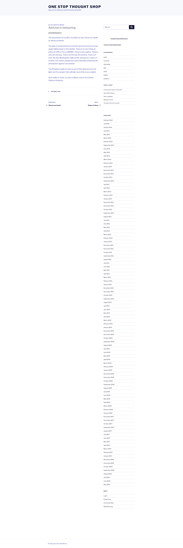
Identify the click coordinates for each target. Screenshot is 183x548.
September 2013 (109, 181)
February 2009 (108, 366)
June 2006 (107, 481)
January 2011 (108, 284)
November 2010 (109, 291)
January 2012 (108, 241)
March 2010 (107, 320)
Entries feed (107, 499)
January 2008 (108, 413)
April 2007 (107, 445)
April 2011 (107, 274)
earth (105, 57)
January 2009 (108, 370)
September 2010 (109, 299)
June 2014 (107, 149)
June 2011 (107, 266)
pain (105, 68)
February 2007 (108, 452)
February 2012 (108, 238)
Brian (62, 25)
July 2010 (107, 306)
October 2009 (108, 338)
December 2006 (109, 459)
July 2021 (106, 123)
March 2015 (107, 138)
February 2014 (108, 163)
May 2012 (107, 227)
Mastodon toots (108, 100)
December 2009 (109, 331)
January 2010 (108, 327)
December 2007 (109, 416)
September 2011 (109, 256)
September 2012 (109, 213)
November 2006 (109, 463)
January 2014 (108, 166)
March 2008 (107, 406)
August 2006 (108, 474)
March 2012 (107, 234)
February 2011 (108, 281)
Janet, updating (108, 96)
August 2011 (107, 259)
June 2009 (107, 352)
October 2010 (108, 295)
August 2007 (108, 431)
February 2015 (108, 141)
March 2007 (107, 449)
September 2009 (109, 341)
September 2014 (109, 145)
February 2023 (108, 120)
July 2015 (106, 131)
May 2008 (107, 399)
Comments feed (109, 503)
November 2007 (109, 420)
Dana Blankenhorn (54, 33)
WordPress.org (108, 506)
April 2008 (107, 402)
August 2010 (108, 302)
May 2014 (107, 152)
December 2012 (109, 202)
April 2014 (107, 156)
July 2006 (107, 477)
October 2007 (108, 424)
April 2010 (107, 316)
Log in (105, 496)
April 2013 (107, 188)
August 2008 (108, 388)
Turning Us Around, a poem (112, 103)
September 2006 (109, 470)
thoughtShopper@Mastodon (119, 38)
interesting (56, 91)
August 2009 (108, 345)
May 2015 (107, 134)
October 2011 (108, 252)
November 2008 (109, 377)
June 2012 (107, 224)
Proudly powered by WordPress (57, 543)
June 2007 (107, 438)
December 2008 (109, 374)
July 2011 (106, 263)
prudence (106, 78)
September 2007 (109, 427)
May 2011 (107, 270)
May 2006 (107, 484)
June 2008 (107, 395)
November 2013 (109, 174)
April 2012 (107, 231)
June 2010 (107, 309)
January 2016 (108, 127)
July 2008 (107, 391)
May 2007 (107, 441)
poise (105, 71)
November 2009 (109, 334)
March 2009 (107, 363)
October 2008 (108, 381)
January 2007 (108, 456)
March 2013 (107, 191)
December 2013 (109, 170)
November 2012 (109, 206)
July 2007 (107, 434)
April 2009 (107, 359)
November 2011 (109, 249)
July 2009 (107, 349)
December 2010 (109, 288)
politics (106, 75)
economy (106, 61)
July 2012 (106, 220)
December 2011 (108, 245)
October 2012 (108, 209)
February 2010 (108, 324)
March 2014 (107, 159)
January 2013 (108, 199)
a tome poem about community (113, 89)
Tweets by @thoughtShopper (112, 44)
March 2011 (107, 277)
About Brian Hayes (109, 93)
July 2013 (106, 184)
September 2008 (109, 384)
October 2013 (108, 177)
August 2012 (107, 216)
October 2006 (108, 466)
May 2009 (107, 356)
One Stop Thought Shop (74, 7)
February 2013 (108, 195)
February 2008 (108, 409)
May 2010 (107, 313)
